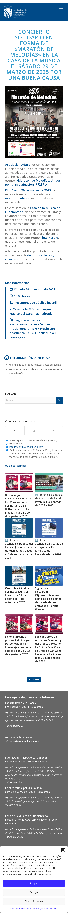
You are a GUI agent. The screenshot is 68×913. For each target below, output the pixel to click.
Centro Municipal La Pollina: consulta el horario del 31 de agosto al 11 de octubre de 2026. (17, 595)
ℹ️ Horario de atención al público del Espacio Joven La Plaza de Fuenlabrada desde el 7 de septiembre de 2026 (19, 549)
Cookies (14, 908)
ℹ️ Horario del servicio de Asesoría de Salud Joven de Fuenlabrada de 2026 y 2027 (49, 500)
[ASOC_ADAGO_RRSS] (34, 122)
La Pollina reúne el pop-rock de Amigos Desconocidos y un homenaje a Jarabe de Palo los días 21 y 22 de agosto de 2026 (18, 645)
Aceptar (34, 883)
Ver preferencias (34, 901)
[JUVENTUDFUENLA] (26, 12)
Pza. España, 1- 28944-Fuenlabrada (24, 706)
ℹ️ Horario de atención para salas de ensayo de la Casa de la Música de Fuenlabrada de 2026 (49, 547)
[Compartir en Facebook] (14, 430)
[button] (63, 850)
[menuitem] (61, 9)
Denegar (34, 892)
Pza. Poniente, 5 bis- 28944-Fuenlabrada (26, 761)
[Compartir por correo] (53, 430)
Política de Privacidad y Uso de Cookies (37, 908)
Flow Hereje (49, 237)
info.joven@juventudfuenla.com (26, 446)
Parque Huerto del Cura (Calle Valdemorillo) (28, 819)
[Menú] (61, 9)
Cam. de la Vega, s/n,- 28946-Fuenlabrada (27, 791)
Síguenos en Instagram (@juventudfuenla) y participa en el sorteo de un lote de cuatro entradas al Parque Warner (48, 599)
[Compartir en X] (34, 430)
